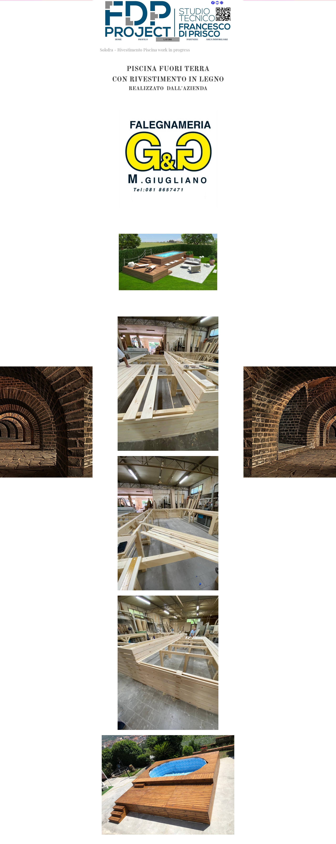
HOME (118, 39)
